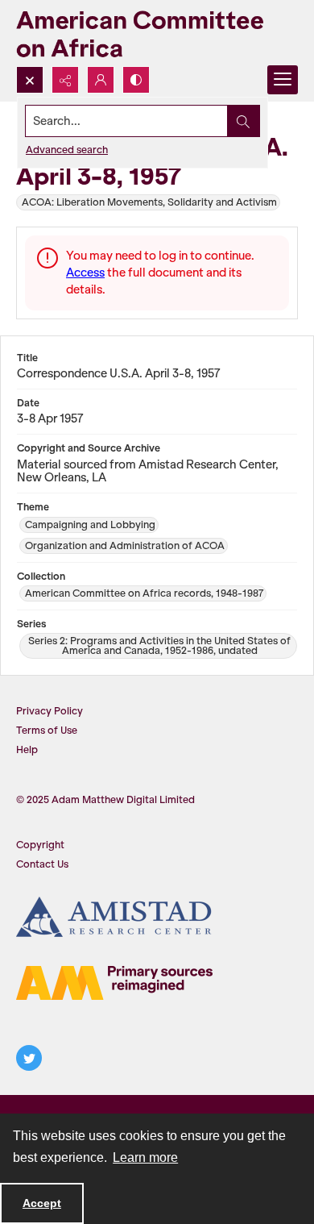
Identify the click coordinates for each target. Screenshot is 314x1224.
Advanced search (67, 150)
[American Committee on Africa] (157, 33)
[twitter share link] (29, 1058)
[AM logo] (114, 983)
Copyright (40, 845)
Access (85, 272)
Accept (42, 1203)
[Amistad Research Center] (114, 917)
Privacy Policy (49, 711)
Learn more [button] (145, 1157)
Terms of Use (46, 730)
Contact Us (42, 864)
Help (27, 749)
